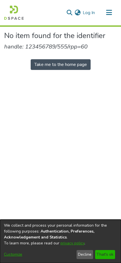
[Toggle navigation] (109, 12)
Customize (13, 254)
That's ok (105, 254)
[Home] (14, 13)
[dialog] (60, 241)
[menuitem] (77, 12)
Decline (84, 254)
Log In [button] (89, 13)
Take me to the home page (60, 64)
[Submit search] (69, 12)
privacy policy (72, 243)
